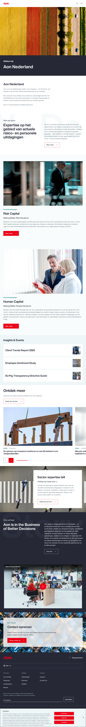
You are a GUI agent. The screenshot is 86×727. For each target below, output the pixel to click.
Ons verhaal (7, 677)
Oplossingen (26, 677)
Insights (24, 684)
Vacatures (6, 680)
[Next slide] (11, 460)
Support (42, 677)
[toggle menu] (82, 3)
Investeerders (7, 684)
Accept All (64, 722)
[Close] (83, 717)
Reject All (64, 718)
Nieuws (5, 687)
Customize (64, 713)
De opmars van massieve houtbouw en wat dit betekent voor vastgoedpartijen (30, 452)
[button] (13, 401)
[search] (77, 3)
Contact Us (43, 680)
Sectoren (24, 680)
